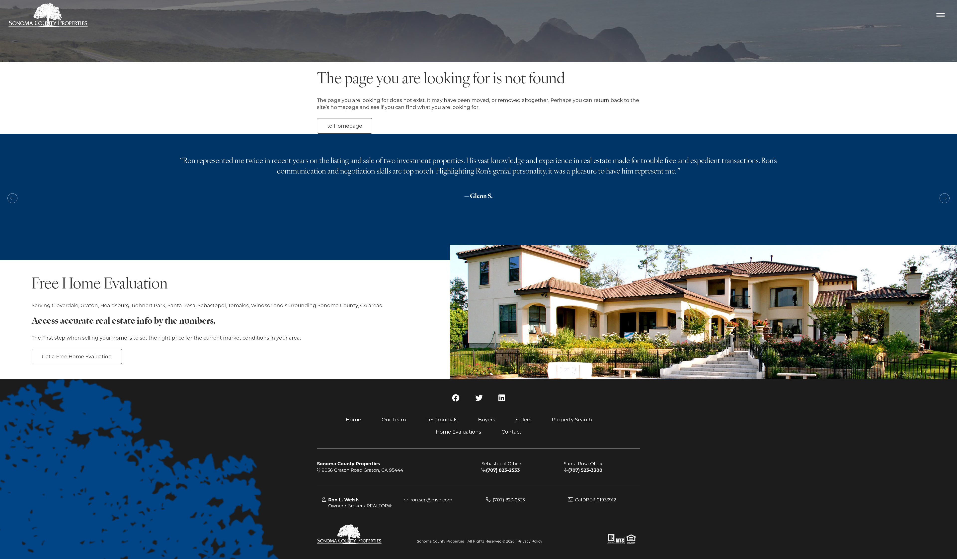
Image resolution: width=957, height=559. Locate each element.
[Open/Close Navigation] (941, 15)
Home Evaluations (458, 431)
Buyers (486, 419)
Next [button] (945, 198)
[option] (478, 187)
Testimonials (442, 419)
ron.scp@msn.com (431, 500)
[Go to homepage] (48, 15)
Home (353, 419)
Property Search (572, 419)
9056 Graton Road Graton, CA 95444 (361, 470)
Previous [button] (12, 198)
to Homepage (344, 126)
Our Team (394, 419)
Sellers (523, 419)
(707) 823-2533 (509, 500)
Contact (511, 431)
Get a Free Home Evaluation (77, 357)
